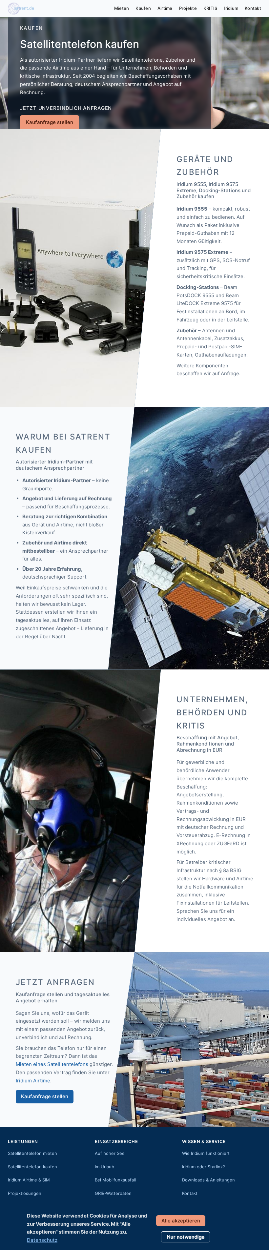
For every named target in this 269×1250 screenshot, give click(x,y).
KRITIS (210, 8)
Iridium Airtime (33, 1080)
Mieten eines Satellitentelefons (52, 1064)
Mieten (121, 8)
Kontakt (253, 8)
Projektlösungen (24, 1193)
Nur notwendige (185, 1237)
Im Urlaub (104, 1166)
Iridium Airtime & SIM (29, 1179)
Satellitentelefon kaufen (32, 1166)
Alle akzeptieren (180, 1221)
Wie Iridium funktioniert (206, 1153)
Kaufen (143, 8)
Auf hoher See (110, 1153)
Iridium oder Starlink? (203, 1166)
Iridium (231, 8)
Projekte (188, 8)
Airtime (165, 8)
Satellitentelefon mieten (32, 1153)
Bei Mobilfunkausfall (115, 1179)
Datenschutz (42, 1240)
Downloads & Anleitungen (208, 1179)
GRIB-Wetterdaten (113, 1193)
